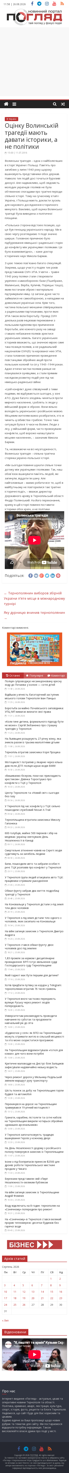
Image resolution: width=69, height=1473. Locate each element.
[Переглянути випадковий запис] (63, 104)
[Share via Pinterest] (58, 575)
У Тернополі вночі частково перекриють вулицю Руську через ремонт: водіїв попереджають (30, 1002)
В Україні (11, 119)
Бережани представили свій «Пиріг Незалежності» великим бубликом (26, 1180)
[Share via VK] (36, 575)
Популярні (36, 675)
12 (23, 1291)
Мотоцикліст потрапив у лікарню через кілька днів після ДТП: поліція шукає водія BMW (33, 764)
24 (5, 1304)
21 (42, 1298)
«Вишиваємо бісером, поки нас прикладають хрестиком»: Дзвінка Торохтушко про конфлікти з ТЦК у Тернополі (33, 779)
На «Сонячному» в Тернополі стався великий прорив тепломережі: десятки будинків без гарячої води (33, 1222)
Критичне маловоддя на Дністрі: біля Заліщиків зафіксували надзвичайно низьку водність (34, 1065)
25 (14, 1304)
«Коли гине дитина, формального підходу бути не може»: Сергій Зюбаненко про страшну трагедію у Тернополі (34, 725)
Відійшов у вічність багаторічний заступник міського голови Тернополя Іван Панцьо (32, 696)
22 (51, 1298)
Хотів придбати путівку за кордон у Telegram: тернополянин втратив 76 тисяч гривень (33, 987)
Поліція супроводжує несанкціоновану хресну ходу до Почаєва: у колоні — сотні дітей (33, 683)
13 (32, 1291)
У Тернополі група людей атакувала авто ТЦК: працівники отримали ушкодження (34, 879)
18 (14, 1298)
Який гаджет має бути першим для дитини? (32, 975)
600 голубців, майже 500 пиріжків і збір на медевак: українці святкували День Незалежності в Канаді (31, 836)
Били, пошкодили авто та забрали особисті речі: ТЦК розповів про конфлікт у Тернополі (33, 865)
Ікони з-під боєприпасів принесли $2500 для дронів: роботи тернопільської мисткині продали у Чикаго (32, 1165)
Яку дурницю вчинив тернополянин (34, 615)
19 (23, 1298)
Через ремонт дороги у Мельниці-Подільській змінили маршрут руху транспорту (33, 1078)
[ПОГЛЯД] (6, 104)
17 (5, 1298)
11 (14, 1291)
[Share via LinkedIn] (52, 575)
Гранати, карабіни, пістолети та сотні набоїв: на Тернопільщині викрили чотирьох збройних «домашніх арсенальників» (34, 1121)
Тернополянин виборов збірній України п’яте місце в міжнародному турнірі (34, 598)
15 (51, 1291)
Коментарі (58, 675)
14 (42, 1291)
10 (5, 1291)
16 (60, 1291)
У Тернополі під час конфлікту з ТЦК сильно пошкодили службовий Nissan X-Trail (32, 808)
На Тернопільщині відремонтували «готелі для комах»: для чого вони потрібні (34, 1051)
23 (60, 1298)
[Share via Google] (41, 575)
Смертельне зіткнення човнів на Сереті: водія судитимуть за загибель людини (33, 852)
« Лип (5, 1320)
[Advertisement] (34, 61)
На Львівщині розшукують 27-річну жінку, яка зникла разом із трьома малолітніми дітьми (33, 740)
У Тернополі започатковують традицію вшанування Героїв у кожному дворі (29, 1136)
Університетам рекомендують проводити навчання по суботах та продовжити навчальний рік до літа (31, 1019)
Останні (14, 675)
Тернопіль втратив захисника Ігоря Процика (32, 752)
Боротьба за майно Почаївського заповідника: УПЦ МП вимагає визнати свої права (34, 710)
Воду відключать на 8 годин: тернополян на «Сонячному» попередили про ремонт (32, 1207)
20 (32, 1298)
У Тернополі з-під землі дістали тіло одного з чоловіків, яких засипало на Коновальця (33, 919)
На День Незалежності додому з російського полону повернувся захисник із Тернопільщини (34, 1149)
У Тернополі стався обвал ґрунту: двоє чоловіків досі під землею (29, 946)
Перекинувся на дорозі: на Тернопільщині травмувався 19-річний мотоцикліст (31, 1105)
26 (23, 1304)
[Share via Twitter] (47, 575)
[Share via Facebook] (30, 575)
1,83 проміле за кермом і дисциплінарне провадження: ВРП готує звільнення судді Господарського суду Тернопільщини (31, 961)
